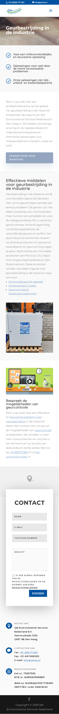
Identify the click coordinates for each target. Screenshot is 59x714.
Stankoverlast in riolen (22, 285)
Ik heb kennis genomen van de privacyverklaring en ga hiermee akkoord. (29, 581)
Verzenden (38, 593)
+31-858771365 (18, 452)
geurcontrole (43, 430)
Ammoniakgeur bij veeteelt (25, 281)
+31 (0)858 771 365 (16, 2)
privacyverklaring (25, 587)
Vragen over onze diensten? (22, 157)
